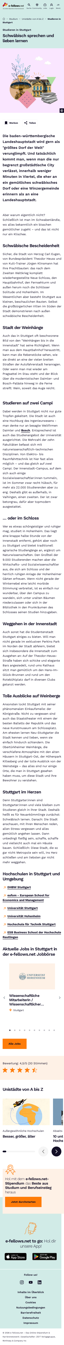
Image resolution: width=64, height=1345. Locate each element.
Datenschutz (30, 1318)
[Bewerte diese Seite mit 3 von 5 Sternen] (19, 1070)
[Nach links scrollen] (43, 1151)
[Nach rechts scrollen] (56, 1151)
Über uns (31, 1297)
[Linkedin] (39, 1282)
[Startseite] (4, 19)
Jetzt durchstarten (23, 1201)
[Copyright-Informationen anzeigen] (62, 110)
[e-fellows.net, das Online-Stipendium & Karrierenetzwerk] (13, 6)
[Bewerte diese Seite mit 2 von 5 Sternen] (12, 1070)
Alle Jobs (15, 1043)
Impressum (30, 1323)
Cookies (30, 1302)
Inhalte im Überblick (31, 1292)
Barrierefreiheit (31, 1312)
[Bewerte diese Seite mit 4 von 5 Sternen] (27, 1070)
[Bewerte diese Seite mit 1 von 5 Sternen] (5, 1070)
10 (54, 1030)
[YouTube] (30, 1282)
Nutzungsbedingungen (30, 1307)
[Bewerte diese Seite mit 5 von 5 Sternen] (34, 1070)
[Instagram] (21, 1282)
